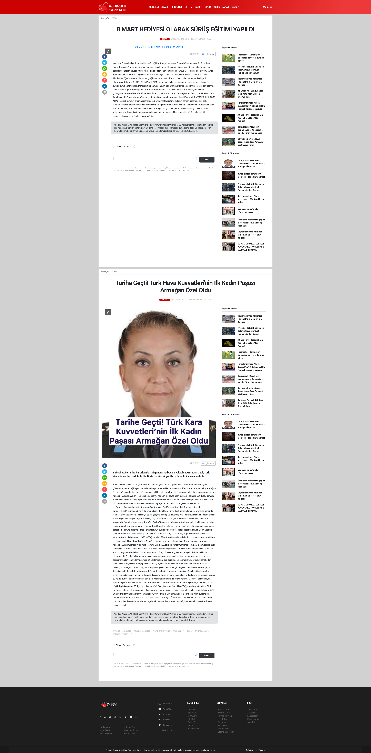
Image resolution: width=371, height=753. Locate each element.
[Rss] (127, 717)
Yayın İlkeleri (105, 730)
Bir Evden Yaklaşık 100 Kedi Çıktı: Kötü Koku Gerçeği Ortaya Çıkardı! (250, 94)
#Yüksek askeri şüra (122, 631)
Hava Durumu (224, 709)
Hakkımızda (105, 727)
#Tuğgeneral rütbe (141, 631)
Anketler (251, 713)
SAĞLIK (198, 7)
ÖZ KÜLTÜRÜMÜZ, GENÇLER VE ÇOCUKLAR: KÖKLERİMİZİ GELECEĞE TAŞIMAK (251, 247)
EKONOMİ (177, 7)
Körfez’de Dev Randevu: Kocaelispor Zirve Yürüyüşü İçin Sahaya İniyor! (250, 142)
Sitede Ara (252, 709)
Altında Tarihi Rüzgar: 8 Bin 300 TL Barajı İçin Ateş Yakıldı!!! (250, 118)
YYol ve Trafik (224, 713)
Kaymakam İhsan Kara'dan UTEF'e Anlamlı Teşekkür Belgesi (250, 235)
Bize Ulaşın (167, 730)
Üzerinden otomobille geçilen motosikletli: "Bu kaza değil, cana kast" (251, 223)
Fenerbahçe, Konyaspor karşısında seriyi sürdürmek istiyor (251, 58)
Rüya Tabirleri (253, 719)
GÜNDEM (154, 7)
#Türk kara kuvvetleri (161, 631)
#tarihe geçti (179, 631)
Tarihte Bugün (224, 719)
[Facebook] (101, 717)
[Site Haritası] (132, 717)
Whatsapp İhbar (131, 730)
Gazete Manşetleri (226, 732)
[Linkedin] (122, 717)
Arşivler (166, 720)
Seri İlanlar (222, 725)
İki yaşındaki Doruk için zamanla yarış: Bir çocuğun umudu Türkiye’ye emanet (250, 130)
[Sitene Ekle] (137, 717)
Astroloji (251, 722)
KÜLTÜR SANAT (221, 7)
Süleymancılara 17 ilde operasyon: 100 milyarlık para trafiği (251, 199)
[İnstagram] (111, 717)
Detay (250, 750)
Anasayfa (105, 18)
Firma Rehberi (224, 729)
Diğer (235, 7)
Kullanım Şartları (131, 727)
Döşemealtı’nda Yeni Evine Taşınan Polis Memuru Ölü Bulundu (250, 82)
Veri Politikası (106, 733)
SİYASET (165, 7)
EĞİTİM (188, 7)
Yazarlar (166, 714)
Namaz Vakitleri (225, 716)
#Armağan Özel (202, 631)
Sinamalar (222, 722)
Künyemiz (167, 725)
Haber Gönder (130, 733)
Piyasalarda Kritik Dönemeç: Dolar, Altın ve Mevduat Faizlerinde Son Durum (251, 70)
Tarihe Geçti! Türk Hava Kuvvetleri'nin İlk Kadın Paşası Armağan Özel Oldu (251, 163)
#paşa (189, 631)
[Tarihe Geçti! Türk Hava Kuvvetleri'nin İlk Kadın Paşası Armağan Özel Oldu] (159, 382)
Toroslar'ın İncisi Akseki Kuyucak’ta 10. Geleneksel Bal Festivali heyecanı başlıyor (251, 106)
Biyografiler (252, 716)
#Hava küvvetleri (120, 634)
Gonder (207, 160)
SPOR (208, 7)
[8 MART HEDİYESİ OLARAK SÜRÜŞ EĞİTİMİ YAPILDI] (159, 47)
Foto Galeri (167, 703)
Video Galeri (168, 709)
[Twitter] (106, 717)
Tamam (261, 750)
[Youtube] (116, 717)
